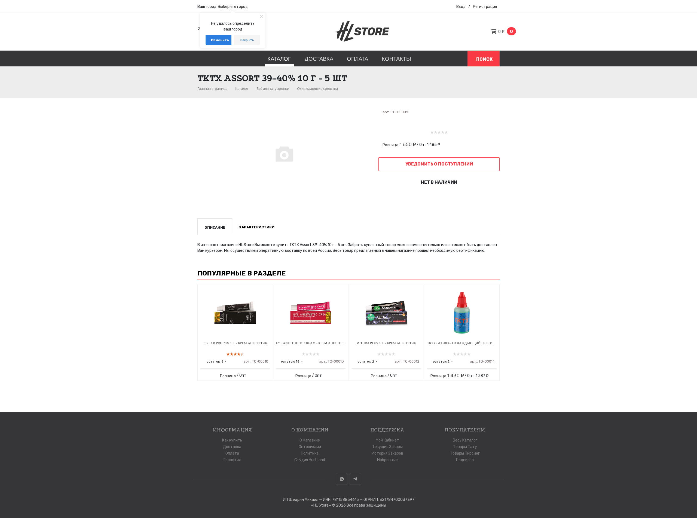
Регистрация (485, 6)
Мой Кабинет (387, 440)
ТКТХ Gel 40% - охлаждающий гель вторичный (469, 343)
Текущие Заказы (387, 447)
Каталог (279, 59)
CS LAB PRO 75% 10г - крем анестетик (235, 343)
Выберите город (233, 6)
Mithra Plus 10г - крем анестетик (386, 343)
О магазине (309, 440)
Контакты (396, 59)
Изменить (220, 40)
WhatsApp (341, 479)
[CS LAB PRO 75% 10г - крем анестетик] (235, 313)
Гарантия (232, 460)
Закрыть (247, 40)
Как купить (232, 440)
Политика (310, 453)
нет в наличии (439, 182)
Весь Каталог (465, 440)
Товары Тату (465, 447)
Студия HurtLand (309, 460)
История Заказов (387, 453)
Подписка (465, 460)
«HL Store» (321, 505)
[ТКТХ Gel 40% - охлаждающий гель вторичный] (461, 313)
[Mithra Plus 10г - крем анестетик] (386, 313)
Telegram (355, 479)
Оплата (357, 59)
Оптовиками (310, 447)
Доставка (319, 59)
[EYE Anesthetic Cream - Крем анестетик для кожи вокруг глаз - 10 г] (310, 313)
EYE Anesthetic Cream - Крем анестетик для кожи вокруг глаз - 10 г (336, 343)
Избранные (387, 460)
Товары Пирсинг (465, 453)
